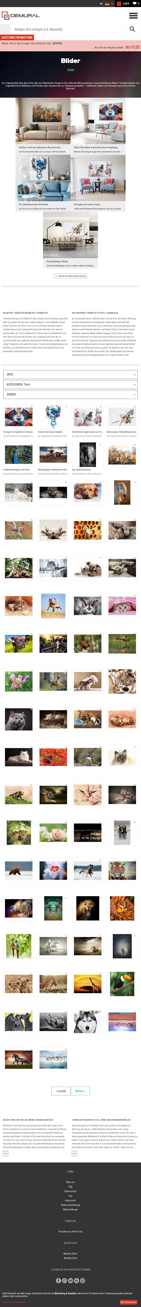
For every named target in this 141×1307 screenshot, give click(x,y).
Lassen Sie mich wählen (14, 1302)
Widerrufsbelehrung (70, 1205)
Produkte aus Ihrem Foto (71, 1231)
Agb (71, 1186)
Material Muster (70, 1209)
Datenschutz (70, 1191)
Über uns (70, 1182)
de (101, 3)
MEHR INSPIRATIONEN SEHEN (72, 276)
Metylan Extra (70, 1258)
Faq (70, 1196)
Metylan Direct (70, 1253)
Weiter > (80, 1091)
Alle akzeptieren (128, 1302)
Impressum (70, 1200)
